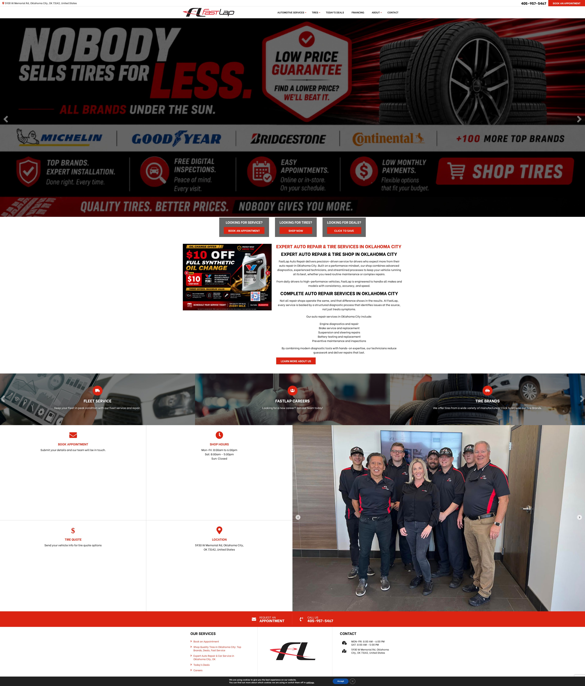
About (376, 12)
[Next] (579, 119)
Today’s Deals (335, 12)
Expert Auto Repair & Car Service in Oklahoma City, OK (213, 657)
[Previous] (5, 119)
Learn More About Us (296, 361)
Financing (358, 12)
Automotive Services (290, 12)
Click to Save (344, 230)
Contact (392, 12)
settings (310, 682)
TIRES (315, 12)
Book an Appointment (244, 230)
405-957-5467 (533, 3)
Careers (197, 670)
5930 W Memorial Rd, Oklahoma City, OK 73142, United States (219, 544)
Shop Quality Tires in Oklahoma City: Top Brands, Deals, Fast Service (217, 648)
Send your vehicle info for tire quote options (73, 542)
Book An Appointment (566, 3)
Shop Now (296, 230)
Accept (340, 681)
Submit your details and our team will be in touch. (73, 447)
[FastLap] (208, 12)
